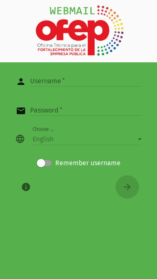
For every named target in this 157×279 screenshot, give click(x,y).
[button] (87, 139)
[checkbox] (79, 163)
